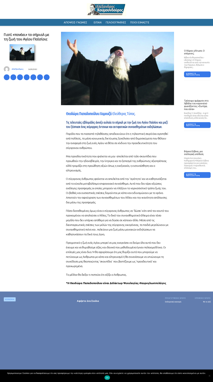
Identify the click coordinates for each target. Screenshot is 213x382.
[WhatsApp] (27, 77)
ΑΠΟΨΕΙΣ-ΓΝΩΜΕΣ (75, 22)
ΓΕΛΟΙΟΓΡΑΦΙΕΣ (116, 22)
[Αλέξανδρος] (7, 69)
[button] (180, 22)
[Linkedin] (33, 77)
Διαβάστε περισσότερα (193, 74)
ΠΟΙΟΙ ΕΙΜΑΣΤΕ (139, 22)
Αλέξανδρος (17, 69)
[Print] (47, 77)
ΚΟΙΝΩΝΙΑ (9, 299)
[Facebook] (7, 77)
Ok (107, 377)
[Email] (40, 77)
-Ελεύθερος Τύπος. (101, 113)
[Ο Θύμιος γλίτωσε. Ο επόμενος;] (197, 39)
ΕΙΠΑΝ (98, 22)
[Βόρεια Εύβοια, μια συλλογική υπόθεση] (197, 140)
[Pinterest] (20, 77)
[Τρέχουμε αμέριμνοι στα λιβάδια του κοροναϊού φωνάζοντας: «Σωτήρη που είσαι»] (197, 89)
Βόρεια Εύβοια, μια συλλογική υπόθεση (194, 152)
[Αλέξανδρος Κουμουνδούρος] (106, 9)
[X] (13, 77)
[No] (209, 375)
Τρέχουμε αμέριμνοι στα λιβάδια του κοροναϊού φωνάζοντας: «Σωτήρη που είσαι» (196, 104)
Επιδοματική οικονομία (173, 302)
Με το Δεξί (207, 302)
